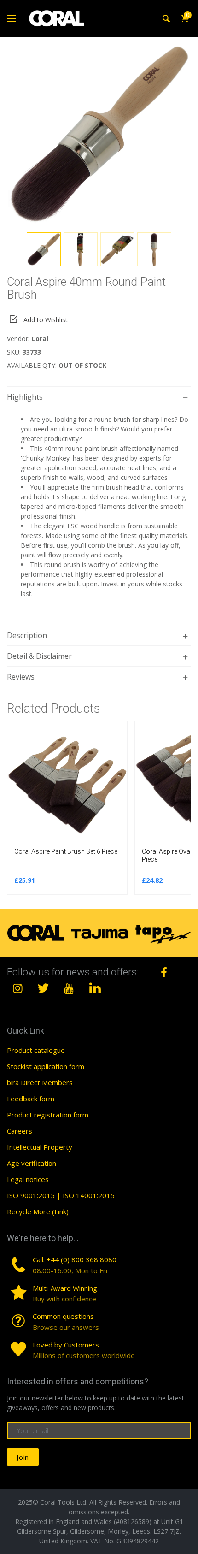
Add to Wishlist (45, 319)
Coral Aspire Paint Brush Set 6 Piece (65, 851)
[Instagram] (18, 988)
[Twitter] (44, 988)
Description (27, 635)
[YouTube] (69, 988)
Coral (39, 338)
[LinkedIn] (95, 988)
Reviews (21, 677)
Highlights (25, 397)
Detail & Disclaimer (39, 656)
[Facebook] (164, 972)
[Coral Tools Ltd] (56, 18)
